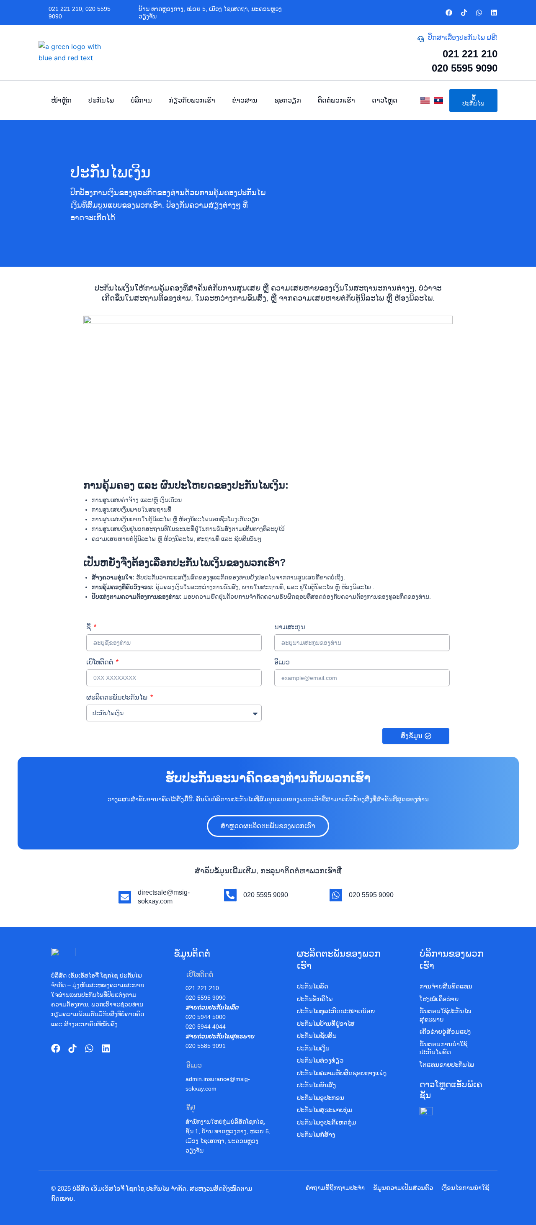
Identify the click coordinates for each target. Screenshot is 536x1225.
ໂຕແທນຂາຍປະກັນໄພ (447, 1064)
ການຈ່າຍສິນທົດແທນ (446, 986)
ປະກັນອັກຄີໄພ (314, 998)
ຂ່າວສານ (245, 100)
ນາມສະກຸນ (289, 627)
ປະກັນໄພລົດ (312, 986)
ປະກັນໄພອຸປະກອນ (320, 1097)
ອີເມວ (282, 662)
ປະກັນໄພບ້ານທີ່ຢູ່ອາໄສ (326, 1023)
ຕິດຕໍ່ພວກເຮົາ (336, 100)
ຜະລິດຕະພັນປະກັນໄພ (117, 697)
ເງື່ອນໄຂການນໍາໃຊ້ (465, 1187)
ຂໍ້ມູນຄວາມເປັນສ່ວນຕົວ (403, 1187)
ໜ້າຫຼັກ (61, 100)
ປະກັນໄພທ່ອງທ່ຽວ (320, 1060)
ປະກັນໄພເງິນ (313, 1048)
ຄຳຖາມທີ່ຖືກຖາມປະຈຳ (335, 1187)
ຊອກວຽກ (287, 100)
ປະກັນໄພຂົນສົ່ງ (316, 1085)
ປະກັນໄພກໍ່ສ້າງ (316, 1134)
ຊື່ (89, 627)
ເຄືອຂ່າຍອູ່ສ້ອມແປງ (445, 1031)
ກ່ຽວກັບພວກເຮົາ (192, 100)
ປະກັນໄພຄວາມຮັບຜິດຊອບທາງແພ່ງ (342, 1072)
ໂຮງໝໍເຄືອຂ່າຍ (439, 998)
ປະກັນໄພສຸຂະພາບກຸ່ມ (325, 1109)
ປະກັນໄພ (101, 100)
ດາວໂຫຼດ (384, 100)
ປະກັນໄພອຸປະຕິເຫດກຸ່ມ (326, 1122)
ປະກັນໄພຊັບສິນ (317, 1035)
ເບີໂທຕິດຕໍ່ (100, 662)
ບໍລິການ (141, 100)
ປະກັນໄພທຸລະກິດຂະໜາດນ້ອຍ (336, 1010)
